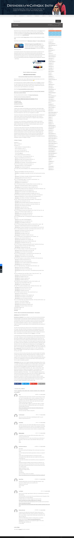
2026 (55, 30)
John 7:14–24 (17, 205)
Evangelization (50, 76)
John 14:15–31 (17, 251)
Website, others (50, 169)
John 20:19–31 (17, 296)
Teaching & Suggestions (51, 156)
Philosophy (50, 118)
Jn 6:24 (40, 343)
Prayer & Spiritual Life (51, 133)
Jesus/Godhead (50, 97)
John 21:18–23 (17, 305)
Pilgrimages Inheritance (51, 125)
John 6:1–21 (17, 196)
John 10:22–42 (17, 227)
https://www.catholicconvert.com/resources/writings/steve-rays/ (31, 407)
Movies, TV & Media (51, 107)
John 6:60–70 (17, 202)
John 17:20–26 (17, 270)
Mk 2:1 (33, 345)
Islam (49, 94)
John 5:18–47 (17, 193)
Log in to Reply (43, 394)
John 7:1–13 (17, 204)
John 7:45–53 (17, 208)
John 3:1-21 (17, 180)
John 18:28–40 (17, 279)
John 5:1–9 (17, 190)
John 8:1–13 (17, 211)
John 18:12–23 (17, 276)
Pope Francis (50, 130)
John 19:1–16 (17, 282)
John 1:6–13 (17, 160)
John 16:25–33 (17, 264)
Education (49, 74)
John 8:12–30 (17, 213)
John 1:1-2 (16, 157)
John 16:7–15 (17, 261)
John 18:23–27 (17, 278)
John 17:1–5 (17, 267)
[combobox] (34, 21)
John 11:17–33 (17, 231)
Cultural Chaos (50, 66)
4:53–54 (18, 348)
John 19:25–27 (17, 287)
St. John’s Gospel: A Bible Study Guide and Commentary (34, 33)
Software (34, 40)
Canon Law (50, 53)
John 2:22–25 (17, 177)
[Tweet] (1, 267)
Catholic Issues (50, 58)
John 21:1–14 (17, 302)
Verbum (38, 82)
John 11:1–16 (17, 230)
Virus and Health (50, 166)
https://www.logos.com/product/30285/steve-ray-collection (30, 500)
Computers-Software (51, 61)
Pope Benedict (50, 128)
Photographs (50, 120)
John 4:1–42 (17, 185)
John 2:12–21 (17, 176)
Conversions (50, 64)
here (41, 30)
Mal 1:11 (33, 333)
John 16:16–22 (17, 262)
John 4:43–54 (17, 187)
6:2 (20, 348)
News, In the (50, 110)
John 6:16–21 (17, 197)
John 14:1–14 (17, 250)
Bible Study (30, 40)
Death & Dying (50, 69)
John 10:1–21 (17, 225)
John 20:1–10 (17, 293)
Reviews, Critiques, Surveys (52, 143)
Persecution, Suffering (51, 115)
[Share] (1, 265)
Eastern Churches (50, 71)
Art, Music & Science (51, 43)
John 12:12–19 (17, 239)
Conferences (50, 63)
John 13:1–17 (17, 245)
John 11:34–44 (17, 233)
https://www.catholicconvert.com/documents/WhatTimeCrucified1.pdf (32, 475)
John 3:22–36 (17, 182)
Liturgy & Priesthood (51, 100)
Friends (49, 81)
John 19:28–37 (17, 288)
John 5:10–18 (17, 191)
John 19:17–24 (17, 284)
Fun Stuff (49, 82)
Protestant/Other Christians (52, 136)
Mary (49, 102)
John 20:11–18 (17, 295)
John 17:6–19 (17, 268)
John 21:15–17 (17, 304)
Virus (49, 164)
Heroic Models (50, 87)
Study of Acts (26, 37)
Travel (49, 159)
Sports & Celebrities (51, 151)
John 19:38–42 (17, 290)
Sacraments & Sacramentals (52, 146)
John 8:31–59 (17, 214)
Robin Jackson (21, 433)
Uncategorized (50, 161)
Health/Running (50, 84)
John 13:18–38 (17, 247)
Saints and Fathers (50, 148)
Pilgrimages (50, 123)
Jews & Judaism (50, 99)
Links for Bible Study (41, 40)
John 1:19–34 (17, 165)
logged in (20, 529)
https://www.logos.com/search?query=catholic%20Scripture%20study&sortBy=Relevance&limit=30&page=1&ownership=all (34, 504)
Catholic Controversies (51, 56)
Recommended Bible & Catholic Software (26, 89)
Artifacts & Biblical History (52, 45)
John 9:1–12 (17, 219)
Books (49, 51)
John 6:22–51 (16, 314)
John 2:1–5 (16, 171)
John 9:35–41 (17, 222)
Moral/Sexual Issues (51, 105)
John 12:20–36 (17, 241)
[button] (18, 384)
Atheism (49, 46)
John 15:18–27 (17, 256)
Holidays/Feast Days (51, 89)
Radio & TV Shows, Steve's (52, 138)
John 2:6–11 (17, 173)
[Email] (1, 269)
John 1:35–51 (17, 167)
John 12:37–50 (17, 242)
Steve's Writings (50, 154)
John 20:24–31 (17, 298)
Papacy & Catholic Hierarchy (52, 112)
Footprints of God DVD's (51, 79)
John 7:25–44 (17, 207)
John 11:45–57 (17, 234)
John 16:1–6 (17, 259)
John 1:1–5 (16, 159)
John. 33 (20, 153)
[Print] (1, 272)
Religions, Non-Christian (51, 141)
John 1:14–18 (17, 162)
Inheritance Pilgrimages (51, 92)
